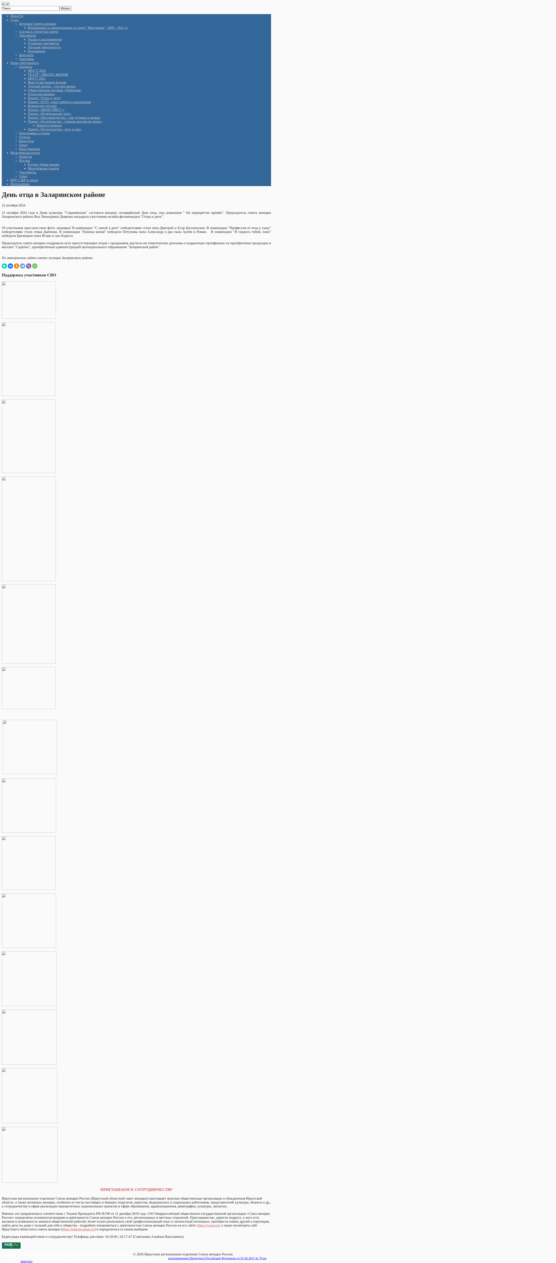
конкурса (26, 1261)
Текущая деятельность (44, 47)
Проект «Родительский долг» (49, 114)
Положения (36, 51)
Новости (16, 16)
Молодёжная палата (25, 153)
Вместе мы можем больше (47, 82)
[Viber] (28, 266)
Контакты (26, 55)
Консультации (29, 149)
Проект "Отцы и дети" (44, 98)
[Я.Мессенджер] (4, 266)
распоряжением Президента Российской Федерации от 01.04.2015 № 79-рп (217, 1258)
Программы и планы (34, 133)
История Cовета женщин (37, 24)
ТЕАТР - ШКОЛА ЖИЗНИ (48, 74)
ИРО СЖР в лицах (24, 180)
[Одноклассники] (16, 266)
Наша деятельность (24, 63)
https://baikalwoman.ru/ (78, 1229)
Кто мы (24, 160)
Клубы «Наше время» (44, 164)
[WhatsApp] (34, 266)
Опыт (23, 145)
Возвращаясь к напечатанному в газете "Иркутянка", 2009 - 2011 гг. (78, 28)
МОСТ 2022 (37, 71)
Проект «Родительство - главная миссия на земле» (65, 121)
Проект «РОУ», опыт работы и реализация (59, 102)
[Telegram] (22, 266)
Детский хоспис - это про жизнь (51, 86)
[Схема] (29, 317)
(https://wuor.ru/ (207, 1225)
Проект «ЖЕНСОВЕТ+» (46, 110)
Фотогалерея (19, 184)
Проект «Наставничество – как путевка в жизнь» (64, 117)
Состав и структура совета (38, 31)
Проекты (25, 67)
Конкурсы (26, 141)
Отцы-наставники (41, 94)
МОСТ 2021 (37, 78)
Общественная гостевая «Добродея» (54, 90)
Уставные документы (43, 43)
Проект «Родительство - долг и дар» (54, 129)
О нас (14, 20)
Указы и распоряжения (45, 39)
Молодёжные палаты (43, 168)
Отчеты (24, 137)
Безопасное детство (42, 106)
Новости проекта (49, 125)
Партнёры (26, 59)
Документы (27, 35)
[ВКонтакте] (10, 266)
